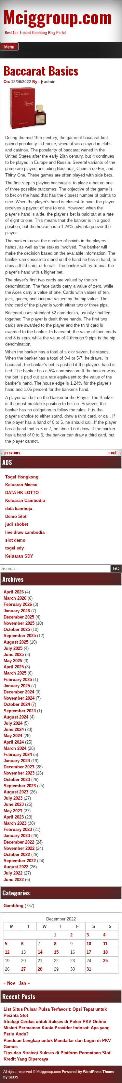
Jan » (24, 983)
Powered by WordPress (82, 1072)
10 (89, 943)
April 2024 (14, 742)
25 (105, 960)
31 (89, 969)
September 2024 (20, 710)
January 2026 (17, 610)
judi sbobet (16, 524)
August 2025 (16, 642)
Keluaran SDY (19, 556)
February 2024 (18, 754)
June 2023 (14, 804)
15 (56, 952)
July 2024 (13, 723)
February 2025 (18, 679)
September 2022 (20, 860)
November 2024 (19, 698)
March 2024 (15, 748)
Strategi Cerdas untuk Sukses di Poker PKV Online (55, 1021)
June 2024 (14, 729)
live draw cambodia (25, 532)
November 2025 (19, 623)
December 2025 (19, 617)
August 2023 (16, 792)
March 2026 (15, 598)
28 (40, 969)
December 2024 (19, 692)
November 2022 (19, 848)
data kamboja (18, 508)
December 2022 (19, 842)
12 (7, 952)
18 (105, 952)
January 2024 (17, 760)
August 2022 (16, 866)
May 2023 (13, 810)
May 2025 (13, 660)
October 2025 (17, 629)
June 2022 (14, 879)
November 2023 (19, 773)
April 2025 (14, 666)
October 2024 (17, 704)
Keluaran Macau (21, 484)
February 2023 (18, 829)
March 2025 (15, 673)
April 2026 (14, 592)
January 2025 (17, 685)
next (115, 452)
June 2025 (14, 654)
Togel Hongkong (21, 477)
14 (40, 952)
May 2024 (13, 735)
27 (23, 969)
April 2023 (14, 817)
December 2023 (19, 766)
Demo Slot (15, 516)
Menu (9, 47)
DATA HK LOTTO (22, 492)
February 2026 (18, 604)
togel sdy (14, 548)
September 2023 (20, 785)
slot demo (15, 540)
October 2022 (17, 854)
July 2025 (13, 648)
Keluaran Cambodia (25, 500)
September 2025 (20, 635)
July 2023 (13, 798)
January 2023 (17, 835)
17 (89, 952)
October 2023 (17, 779)
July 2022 (13, 873)
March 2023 (15, 823)
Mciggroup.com (57, 16)
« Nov (9, 983)
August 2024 (16, 717)
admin (49, 81)
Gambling (13, 905)
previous (10, 452)
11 (105, 943)
